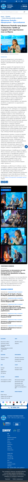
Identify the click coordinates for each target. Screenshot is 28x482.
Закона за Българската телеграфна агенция (15, 177)
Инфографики (18, 391)
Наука (2, 369)
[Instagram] (7, 402)
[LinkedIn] (21, 402)
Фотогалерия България (20, 379)
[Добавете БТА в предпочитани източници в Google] (22, 404)
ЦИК (2, 351)
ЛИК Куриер (3, 373)
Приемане (7, 479)
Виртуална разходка (11, 437)
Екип (8, 460)
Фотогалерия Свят (19, 381)
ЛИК (2, 364)
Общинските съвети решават (5, 346)
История (9, 442)
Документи (9, 444)
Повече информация (18, 479)
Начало (2, 16)
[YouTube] (14, 402)
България (8, 16)
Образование (3, 371)
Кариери (9, 446)
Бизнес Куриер (18, 361)
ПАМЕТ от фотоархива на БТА (20, 387)
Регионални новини (5, 343)
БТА (8, 433)
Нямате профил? (24, 8)
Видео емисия (4, 394)
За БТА (8, 435)
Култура (2, 367)
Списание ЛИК (10, 458)
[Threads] (10, 402)
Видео (2, 391)
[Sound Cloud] (14, 404)
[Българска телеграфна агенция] (3, 417)
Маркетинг (9, 455)
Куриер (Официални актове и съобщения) (12, 18)
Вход (25, 6)
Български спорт (18, 369)
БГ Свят (2, 376)
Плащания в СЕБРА (11, 464)
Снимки (17, 376)
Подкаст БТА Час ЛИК (5, 398)
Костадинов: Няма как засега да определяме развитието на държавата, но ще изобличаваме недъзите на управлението (13, 308)
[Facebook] (3, 402)
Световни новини (18, 341)
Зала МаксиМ (10, 457)
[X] (17, 402)
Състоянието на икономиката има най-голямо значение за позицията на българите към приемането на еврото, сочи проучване (13, 272)
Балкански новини (4, 357)
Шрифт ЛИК (10, 453)
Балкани (3, 354)
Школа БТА (9, 448)
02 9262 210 (15, 407)
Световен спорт (18, 367)
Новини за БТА (10, 439)
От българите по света (6, 379)
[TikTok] (24, 402)
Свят (16, 338)
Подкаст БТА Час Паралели (6, 396)
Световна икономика (19, 357)
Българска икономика (19, 359)
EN (19, 1)
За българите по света (6, 381)
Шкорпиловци (10, 449)
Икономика (18, 354)
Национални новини (5, 341)
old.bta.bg (9, 465)
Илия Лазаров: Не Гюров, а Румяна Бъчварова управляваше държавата (12, 294)
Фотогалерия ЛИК (19, 383)
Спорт (16, 364)
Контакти (9, 462)
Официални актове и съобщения (15, 292)
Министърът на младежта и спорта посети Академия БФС (12, 300)
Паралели (17, 343)
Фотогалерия (6, 189)
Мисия (8, 441)
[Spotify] (6, 404)
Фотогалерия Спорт (19, 385)
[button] (16, 1)
